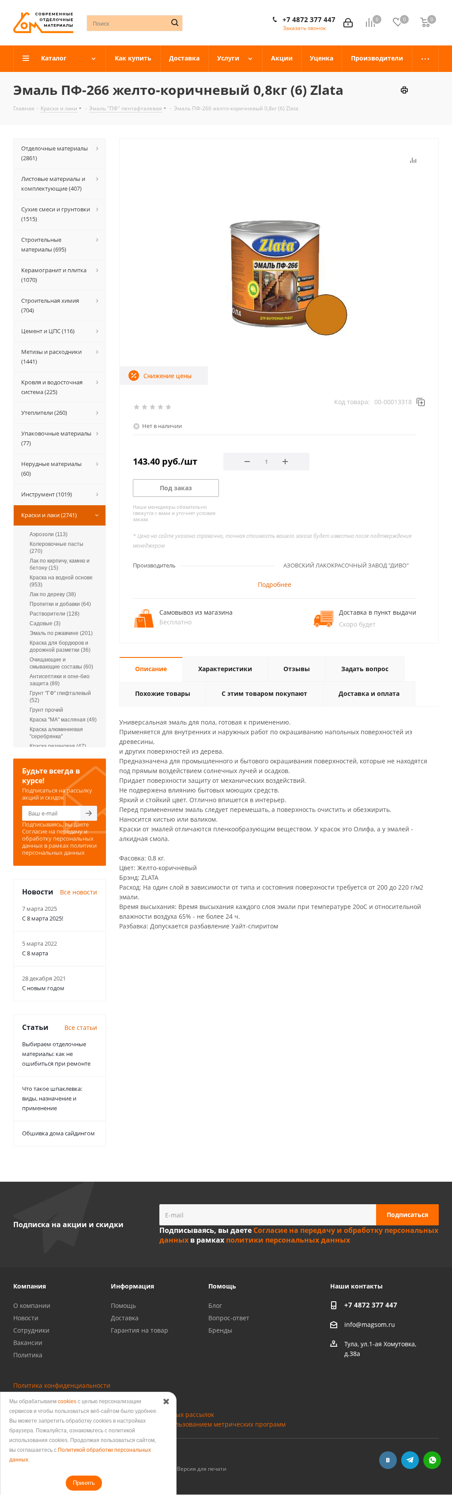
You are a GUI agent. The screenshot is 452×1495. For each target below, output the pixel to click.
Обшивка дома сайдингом (58, 1133)
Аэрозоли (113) (49, 534)
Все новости (78, 892)
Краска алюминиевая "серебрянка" (56, 733)
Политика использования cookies (63, 1395)
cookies (67, 1401)
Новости (25, 1318)
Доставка (125, 1318)
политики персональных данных (59, 848)
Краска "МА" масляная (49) (63, 720)
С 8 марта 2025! (42, 918)
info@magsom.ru (369, 1324)
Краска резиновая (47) (58, 746)
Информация (132, 1286)
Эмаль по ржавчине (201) (61, 633)
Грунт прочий (46, 710)
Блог (215, 1305)
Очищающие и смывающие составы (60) (61, 663)
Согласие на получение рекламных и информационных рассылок (113, 1414)
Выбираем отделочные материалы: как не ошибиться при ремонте (56, 1053)
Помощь (123, 1305)
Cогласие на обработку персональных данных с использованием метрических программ (149, 1424)
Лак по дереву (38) (53, 594)
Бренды (220, 1330)
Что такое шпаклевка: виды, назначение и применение (52, 1098)
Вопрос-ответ (228, 1318)
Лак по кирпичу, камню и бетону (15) (60, 564)
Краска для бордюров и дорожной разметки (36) (60, 646)
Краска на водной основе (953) (61, 581)
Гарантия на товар (139, 1330)
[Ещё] (425, 58)
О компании (31, 1305)
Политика (27, 1355)
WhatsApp (432, 1460)
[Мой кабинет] (348, 23)
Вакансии (27, 1342)
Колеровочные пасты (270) (56, 547)
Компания (29, 1286)
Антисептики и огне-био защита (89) (60, 680)
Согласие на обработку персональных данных (83, 1405)
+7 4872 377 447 (308, 19)
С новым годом (43, 988)
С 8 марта (35, 953)
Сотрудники (31, 1330)
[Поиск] (174, 22)
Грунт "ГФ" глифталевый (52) (60, 696)
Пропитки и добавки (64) (60, 604)
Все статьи (80, 1027)
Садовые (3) (45, 623)
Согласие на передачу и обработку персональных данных (58, 838)
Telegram (410, 1460)
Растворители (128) (54, 614)
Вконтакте (388, 1460)
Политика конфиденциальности (61, 1385)
